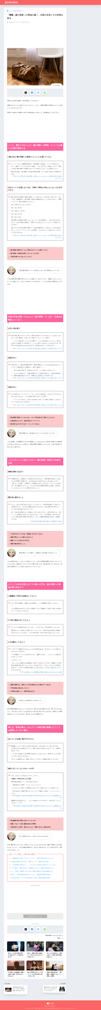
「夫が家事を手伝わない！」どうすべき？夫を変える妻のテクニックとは (33, 865)
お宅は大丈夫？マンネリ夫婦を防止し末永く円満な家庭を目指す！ (31, 878)
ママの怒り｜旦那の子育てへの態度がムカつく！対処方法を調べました (32, 868)
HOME (51, 1003)
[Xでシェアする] (26, 92)
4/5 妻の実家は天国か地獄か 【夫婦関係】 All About (48, 521)
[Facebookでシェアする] (32, 92)
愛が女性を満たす (58, 935)
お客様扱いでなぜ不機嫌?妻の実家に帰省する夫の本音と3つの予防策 (43, 672)
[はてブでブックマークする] (38, 92)
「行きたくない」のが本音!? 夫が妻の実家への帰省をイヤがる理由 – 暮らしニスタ (39, 348)
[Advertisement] (35, 36)
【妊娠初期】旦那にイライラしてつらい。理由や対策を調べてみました (32, 858)
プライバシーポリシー (50, 1006)
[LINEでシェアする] (44, 92)
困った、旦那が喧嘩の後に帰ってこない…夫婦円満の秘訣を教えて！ (32, 874)
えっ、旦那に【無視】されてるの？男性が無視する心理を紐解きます (32, 871)
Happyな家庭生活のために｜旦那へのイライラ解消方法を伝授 (30, 861)
